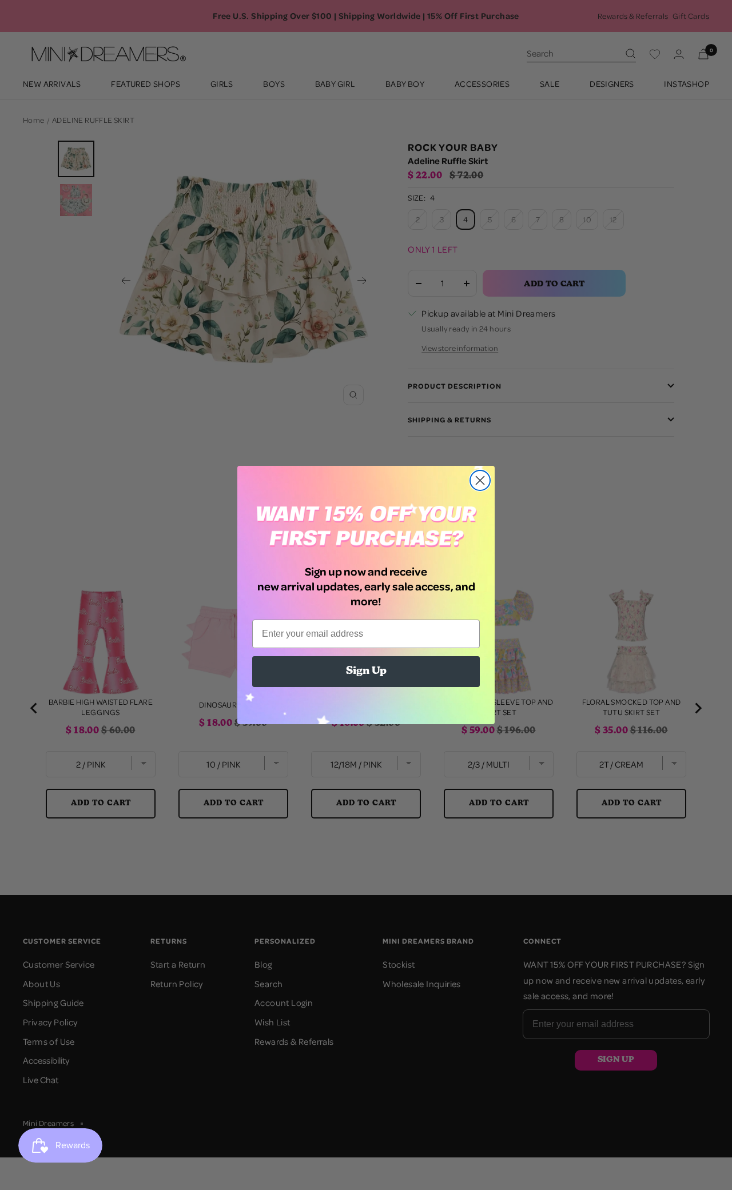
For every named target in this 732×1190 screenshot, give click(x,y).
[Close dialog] (480, 480)
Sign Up (366, 671)
